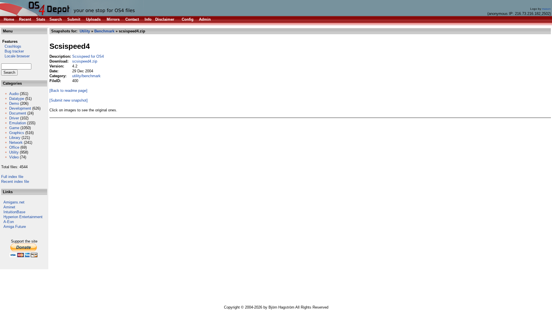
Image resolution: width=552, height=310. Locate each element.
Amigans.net (13, 202)
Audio (14, 94)
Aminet (9, 207)
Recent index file (15, 181)
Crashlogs (11, 46)
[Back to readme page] (68, 90)
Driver (14, 118)
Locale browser (15, 56)
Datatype (16, 98)
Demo (14, 103)
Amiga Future (14, 226)
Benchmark (104, 31)
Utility (14, 152)
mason (546, 8)
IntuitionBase (14, 212)
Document (17, 113)
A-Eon (8, 222)
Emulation (17, 123)
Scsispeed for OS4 (88, 56)
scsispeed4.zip (84, 61)
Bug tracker (12, 51)
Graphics (16, 133)
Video (14, 157)
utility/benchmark (86, 76)
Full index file (12, 177)
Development (20, 108)
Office (14, 147)
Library (14, 137)
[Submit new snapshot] (68, 100)
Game (14, 128)
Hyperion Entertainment (23, 217)
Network (16, 142)
